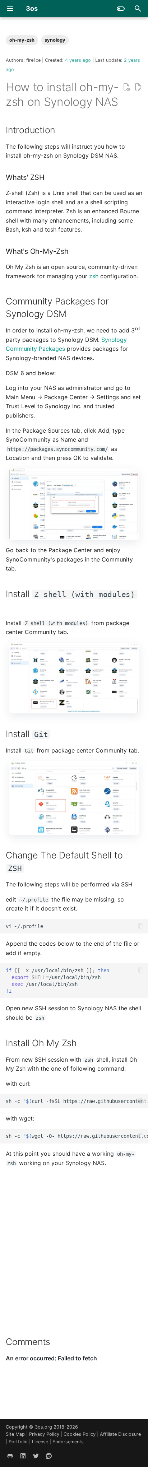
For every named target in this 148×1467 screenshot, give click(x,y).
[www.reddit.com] (49, 1455)
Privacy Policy (45, 1434)
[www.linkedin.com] (23, 1455)
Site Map (16, 1434)
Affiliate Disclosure (120, 1434)
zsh (93, 276)
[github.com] (10, 1455)
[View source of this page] (126, 87)
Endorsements (68, 1441)
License (41, 1441)
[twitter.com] (36, 1455)
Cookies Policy (80, 1434)
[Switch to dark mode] (121, 8)
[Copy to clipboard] (141, 926)
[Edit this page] (138, 87)
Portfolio (19, 1441)
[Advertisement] (74, 1247)
